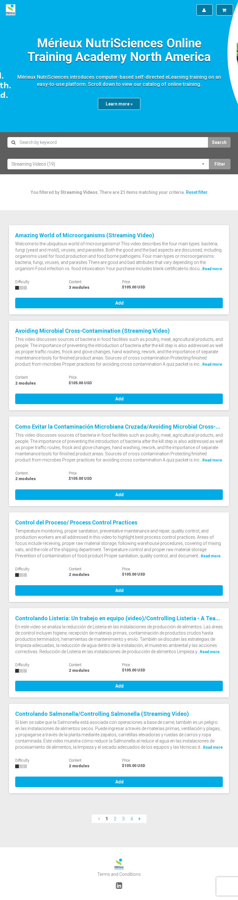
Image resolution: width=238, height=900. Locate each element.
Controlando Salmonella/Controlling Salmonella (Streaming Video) (102, 714)
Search (219, 142)
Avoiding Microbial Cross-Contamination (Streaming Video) (92, 330)
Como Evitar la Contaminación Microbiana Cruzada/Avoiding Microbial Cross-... (117, 426)
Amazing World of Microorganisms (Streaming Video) (84, 235)
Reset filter (197, 192)
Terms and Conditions (119, 874)
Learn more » (119, 103)
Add (119, 303)
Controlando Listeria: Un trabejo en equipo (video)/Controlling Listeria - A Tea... (117, 618)
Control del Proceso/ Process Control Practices (76, 522)
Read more (212, 269)
